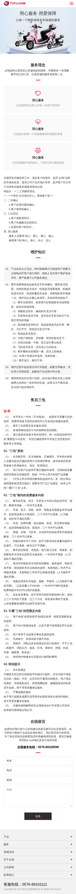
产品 (6, 836)
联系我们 (9, 874)
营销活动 (9, 851)
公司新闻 (9, 867)
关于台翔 (9, 859)
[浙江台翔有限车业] (15, 5)
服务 (6, 844)
